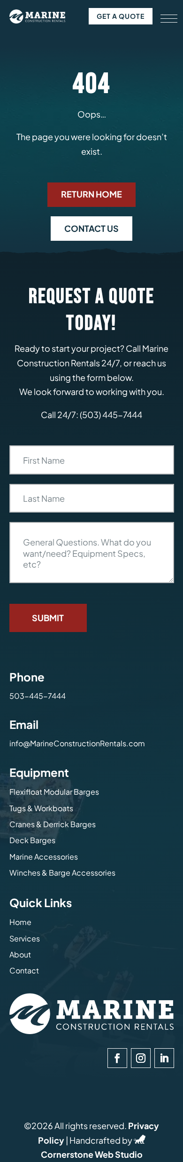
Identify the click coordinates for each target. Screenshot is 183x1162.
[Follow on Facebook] (117, 1058)
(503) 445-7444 (111, 414)
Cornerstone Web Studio (92, 1154)
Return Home (91, 194)
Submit (48, 617)
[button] (169, 19)
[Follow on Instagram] (141, 1058)
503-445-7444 (37, 696)
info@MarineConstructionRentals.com (77, 743)
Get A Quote (121, 16)
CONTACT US (91, 228)
